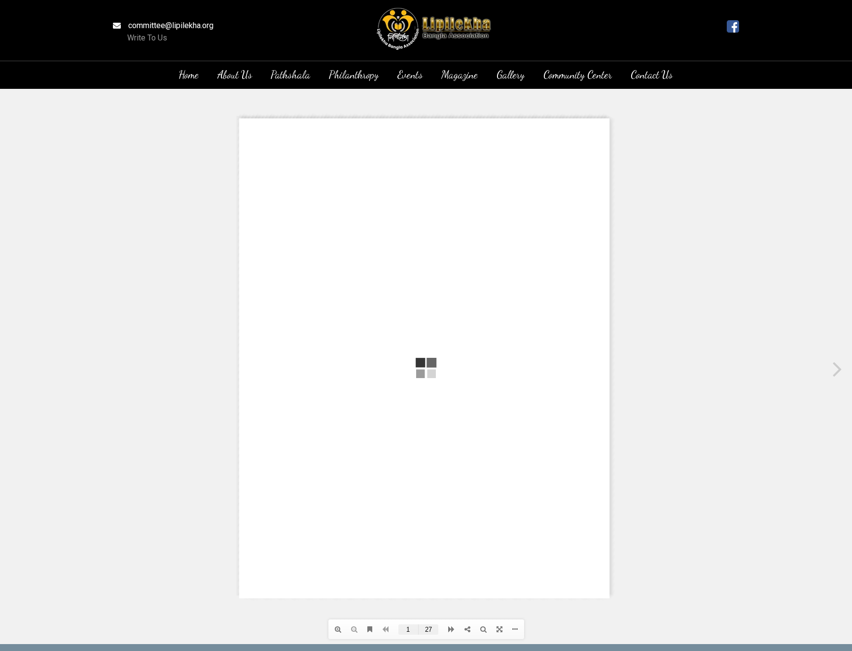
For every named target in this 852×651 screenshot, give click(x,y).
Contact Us (652, 75)
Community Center (577, 75)
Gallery (511, 75)
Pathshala (290, 75)
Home (188, 75)
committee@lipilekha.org (170, 25)
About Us (234, 75)
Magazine (459, 75)
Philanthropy (354, 75)
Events (410, 75)
